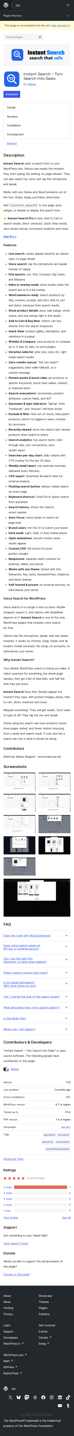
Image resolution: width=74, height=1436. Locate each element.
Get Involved (47, 1325)
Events (43, 1331)
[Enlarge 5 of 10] (31, 819)
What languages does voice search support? (31, 1007)
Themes (44, 1302)
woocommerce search (57, 1149)
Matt (8, 1361)
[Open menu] (68, 5)
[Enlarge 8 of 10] (66, 840)
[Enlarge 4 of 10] (66, 798)
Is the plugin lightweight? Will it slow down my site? (19, 984)
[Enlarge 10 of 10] (66, 883)
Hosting (8, 1308)
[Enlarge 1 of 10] (31, 777)
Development (15, 134)
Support (12, 143)
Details (11, 107)
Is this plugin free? (14, 1018)
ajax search (49, 1135)
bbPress (10, 1367)
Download (12, 94)
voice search (62, 1142)
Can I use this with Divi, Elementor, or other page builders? (25, 960)
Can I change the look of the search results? (31, 996)
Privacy (8, 1314)
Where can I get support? (19, 1029)
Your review (10, 1217)
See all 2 (66, 1127)
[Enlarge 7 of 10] (31, 840)
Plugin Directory (12, 15)
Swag (44, 1343)
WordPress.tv (13, 1343)
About (7, 1296)
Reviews (12, 116)
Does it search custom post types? (25, 972)
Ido (14, 1388)
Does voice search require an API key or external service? (21, 947)
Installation (14, 125)
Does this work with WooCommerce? (27, 935)
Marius (32, 84)
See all (66, 1217)
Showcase (45, 1296)
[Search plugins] (39, 37)
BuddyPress (12, 1373)
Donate (45, 1337)
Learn (6, 1325)
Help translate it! (60, 25)
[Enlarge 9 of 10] (31, 862)
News (7, 1302)
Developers (10, 1337)
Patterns (44, 1314)
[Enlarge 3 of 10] (31, 798)
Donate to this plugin (16, 1274)
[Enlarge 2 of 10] (66, 777)
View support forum (15, 1243)
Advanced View (13, 1159)
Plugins (43, 1308)
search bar (47, 1142)
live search (63, 1135)
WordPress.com (15, 1355)
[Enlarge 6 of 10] (66, 819)
